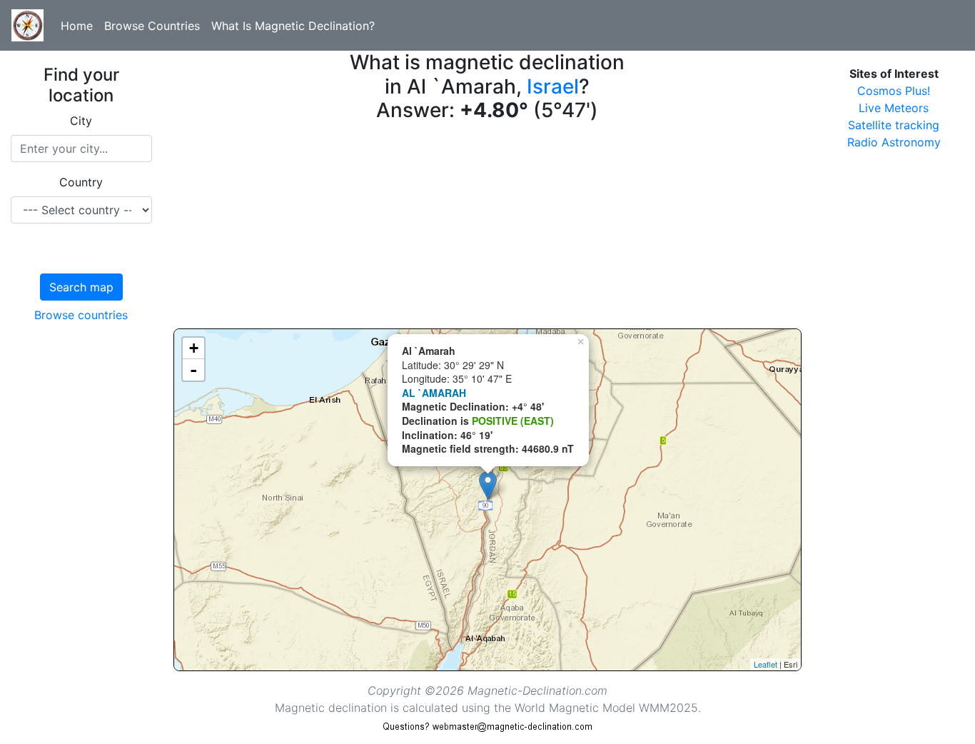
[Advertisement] (487, 228)
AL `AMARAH (434, 393)
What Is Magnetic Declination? (293, 26)
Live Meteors (894, 108)
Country (81, 182)
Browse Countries (152, 26)
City (81, 121)
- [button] (193, 370)
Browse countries (81, 315)
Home (77, 26)
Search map (81, 287)
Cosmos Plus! (893, 91)
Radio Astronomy (894, 142)
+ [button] (193, 348)
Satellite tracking (893, 125)
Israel (553, 86)
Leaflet (765, 664)
